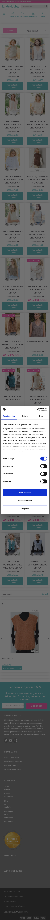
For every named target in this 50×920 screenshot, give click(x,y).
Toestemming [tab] (9, 416)
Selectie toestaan (25, 501)
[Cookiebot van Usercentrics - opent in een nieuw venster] (36, 409)
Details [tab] (25, 416)
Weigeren (25, 509)
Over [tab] (41, 416)
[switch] (43, 466)
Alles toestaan (25, 493)
